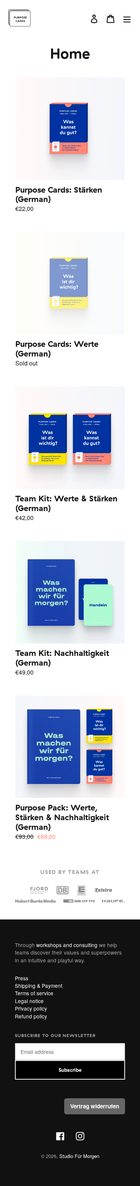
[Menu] (127, 18)
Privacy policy (31, 1008)
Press (21, 978)
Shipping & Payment (38, 985)
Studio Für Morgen (79, 1155)
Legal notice (29, 1001)
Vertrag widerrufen (94, 1106)
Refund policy (31, 1016)
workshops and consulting (66, 945)
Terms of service (34, 993)
